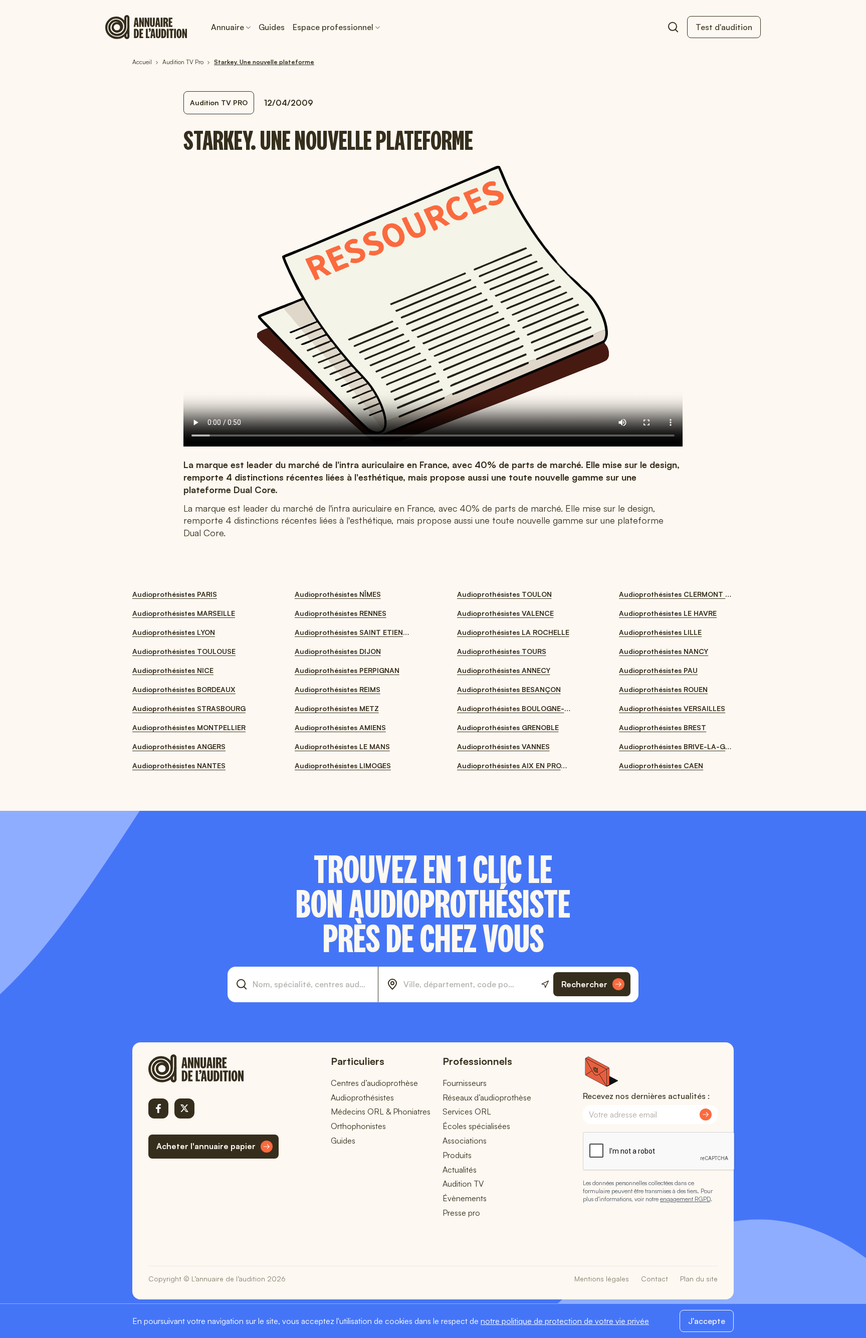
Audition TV (463, 1184)
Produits (457, 1155)
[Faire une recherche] (673, 27)
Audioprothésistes (362, 1097)
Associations (465, 1141)
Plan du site (699, 1278)
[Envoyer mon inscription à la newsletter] (706, 1114)
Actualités (460, 1170)
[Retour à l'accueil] (213, 1068)
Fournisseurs (465, 1083)
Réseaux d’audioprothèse (487, 1097)
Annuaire (227, 27)
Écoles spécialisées (476, 1126)
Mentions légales (601, 1278)
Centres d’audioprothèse (374, 1083)
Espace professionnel (333, 27)
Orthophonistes (358, 1126)
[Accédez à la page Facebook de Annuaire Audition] (158, 1108)
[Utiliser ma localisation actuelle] (545, 984)
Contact (654, 1278)
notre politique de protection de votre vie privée (565, 1321)
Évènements (465, 1198)
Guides (272, 27)
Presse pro (461, 1213)
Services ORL (467, 1111)
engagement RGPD (685, 1199)
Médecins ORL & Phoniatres (380, 1111)
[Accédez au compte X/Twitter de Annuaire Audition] (184, 1108)
